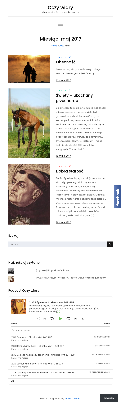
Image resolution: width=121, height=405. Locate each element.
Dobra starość (69, 171)
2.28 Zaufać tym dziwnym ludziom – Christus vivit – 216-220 (42, 372)
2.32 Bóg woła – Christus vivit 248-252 (31, 337)
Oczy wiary (60, 7)
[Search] (110, 244)
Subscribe (109, 398)
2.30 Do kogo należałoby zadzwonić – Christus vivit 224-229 (43, 354)
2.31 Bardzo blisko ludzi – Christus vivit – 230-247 (37, 346)
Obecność (66, 62)
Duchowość (64, 57)
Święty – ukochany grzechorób (74, 98)
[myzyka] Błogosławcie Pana (52, 270)
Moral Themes (73, 398)
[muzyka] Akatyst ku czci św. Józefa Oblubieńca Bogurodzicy (71, 277)
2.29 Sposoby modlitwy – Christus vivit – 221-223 (37, 363)
